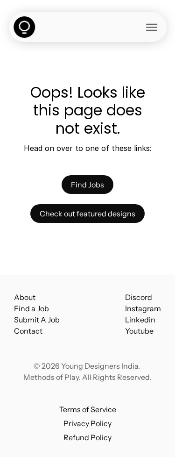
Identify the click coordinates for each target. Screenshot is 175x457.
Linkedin (140, 319)
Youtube (139, 331)
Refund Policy (87, 437)
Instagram (143, 308)
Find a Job (31, 308)
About (24, 297)
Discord (138, 297)
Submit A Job (37, 319)
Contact (28, 331)
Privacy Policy (87, 423)
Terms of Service (87, 409)
